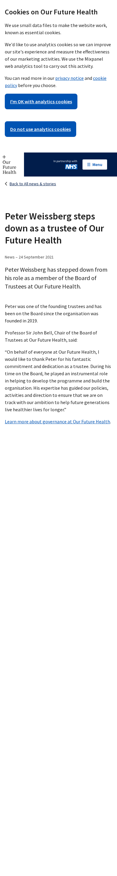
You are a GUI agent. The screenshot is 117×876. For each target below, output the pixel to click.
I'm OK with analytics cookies (41, 101)
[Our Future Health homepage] (12, 165)
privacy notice (69, 78)
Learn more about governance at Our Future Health (57, 421)
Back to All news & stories (33, 183)
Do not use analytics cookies (40, 129)
